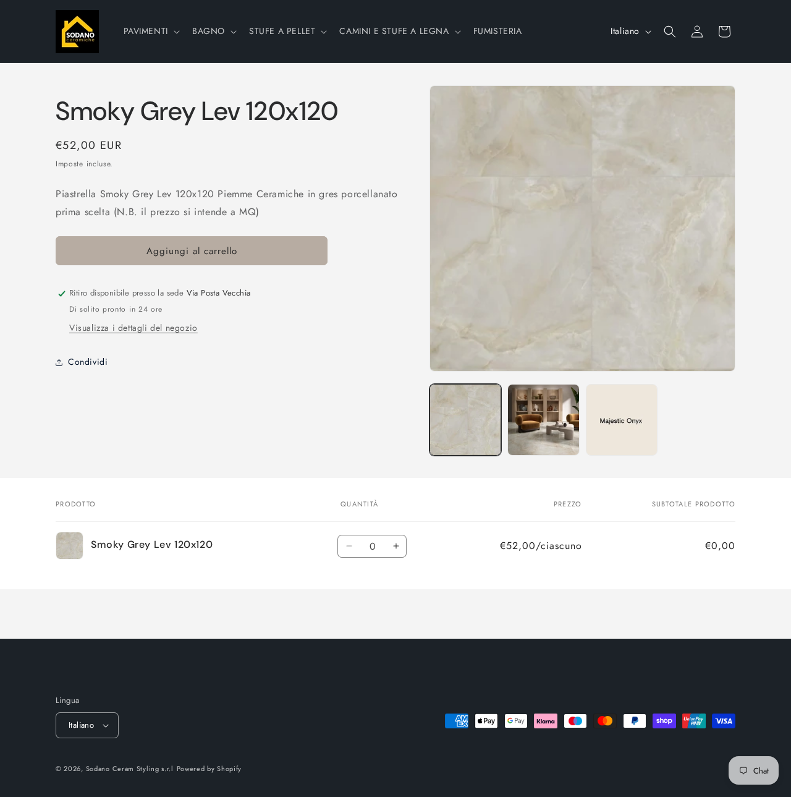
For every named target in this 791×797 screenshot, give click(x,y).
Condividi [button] (88, 362)
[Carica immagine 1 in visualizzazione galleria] (465, 420)
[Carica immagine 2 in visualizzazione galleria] (543, 420)
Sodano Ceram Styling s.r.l (130, 769)
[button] (150, 31)
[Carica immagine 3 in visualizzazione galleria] (622, 420)
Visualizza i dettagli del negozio (133, 328)
